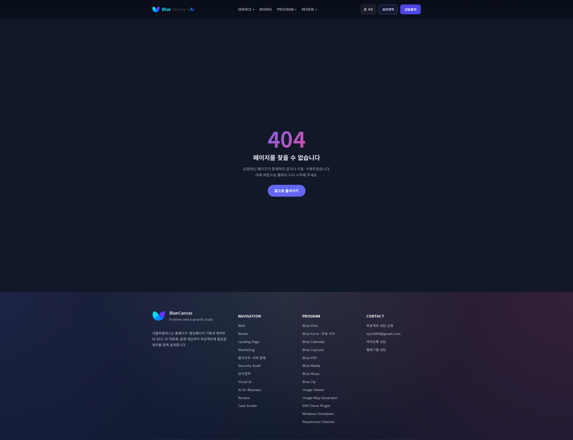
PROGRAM (286, 9)
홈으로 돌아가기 (286, 190)
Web (241, 325)
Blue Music (311, 373)
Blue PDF (309, 357)
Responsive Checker (318, 421)
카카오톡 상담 (376, 341)
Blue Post (310, 325)
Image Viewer (313, 389)
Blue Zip (309, 381)
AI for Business (249, 389)
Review (244, 397)
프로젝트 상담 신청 (379, 325)
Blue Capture (313, 349)
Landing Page (248, 341)
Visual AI (245, 381)
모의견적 (388, 9)
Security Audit (249, 365)
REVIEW (309, 9)
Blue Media (311, 365)
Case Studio (247, 405)
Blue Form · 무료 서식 (318, 333)
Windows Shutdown (318, 413)
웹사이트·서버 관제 (252, 357)
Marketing (246, 349)
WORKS (265, 9)
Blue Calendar (313, 341)
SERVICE (246, 9)
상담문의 (410, 9)
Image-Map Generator (320, 397)
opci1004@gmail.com (383, 333)
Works (243, 333)
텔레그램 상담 (376, 349)
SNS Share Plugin (316, 405)
